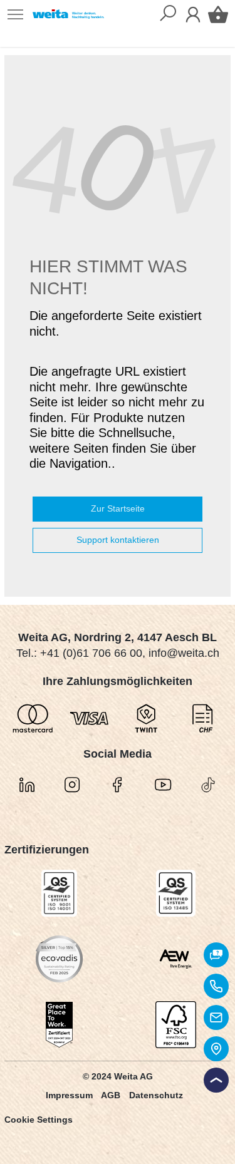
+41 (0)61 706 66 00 (91, 653)
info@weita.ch (184, 653)
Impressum (69, 1095)
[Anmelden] (193, 14)
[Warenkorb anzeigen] (218, 14)
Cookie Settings (38, 1120)
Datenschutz (156, 1095)
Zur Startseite (118, 508)
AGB (110, 1095)
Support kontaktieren (117, 540)
